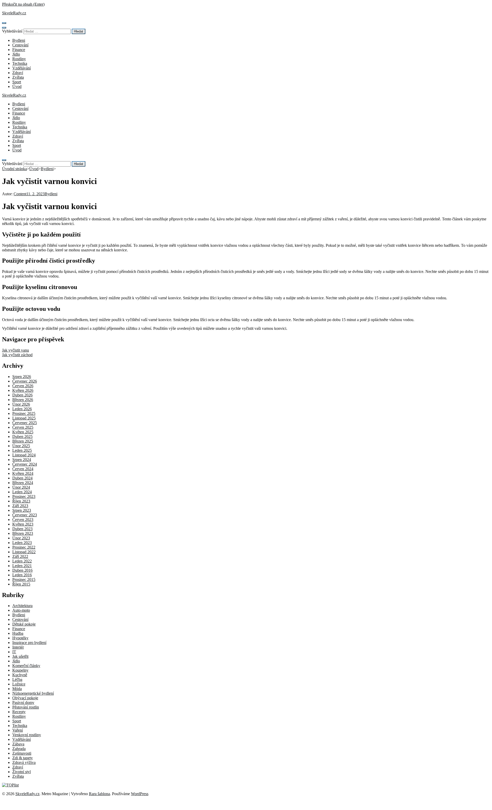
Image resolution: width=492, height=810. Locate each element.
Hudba (17, 633)
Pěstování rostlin (25, 707)
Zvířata (18, 77)
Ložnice (18, 684)
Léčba (17, 679)
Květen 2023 (22, 524)
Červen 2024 (22, 469)
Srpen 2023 (21, 510)
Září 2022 (20, 556)
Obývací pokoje (25, 698)
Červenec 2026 (24, 381)
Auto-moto (21, 610)
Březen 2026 (22, 399)
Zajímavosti (21, 753)
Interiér (18, 647)
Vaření (17, 730)
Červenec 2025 (24, 423)
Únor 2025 (21, 446)
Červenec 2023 (24, 515)
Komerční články (26, 665)
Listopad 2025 (24, 418)
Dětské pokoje (24, 624)
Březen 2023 (22, 533)
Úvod (17, 86)
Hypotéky (20, 638)
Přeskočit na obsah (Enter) (23, 4)
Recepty (19, 712)
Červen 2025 (22, 427)
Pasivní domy (23, 702)
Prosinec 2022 (23, 547)
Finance (18, 49)
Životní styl (21, 772)
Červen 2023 (22, 519)
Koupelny (20, 670)
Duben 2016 (22, 570)
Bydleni (18, 40)
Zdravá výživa (24, 762)
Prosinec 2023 (23, 496)
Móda (17, 688)
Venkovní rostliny (26, 735)
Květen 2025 (22, 432)
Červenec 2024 (24, 464)
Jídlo (16, 54)
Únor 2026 (21, 404)
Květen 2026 (22, 390)
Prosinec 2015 (23, 579)
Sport (16, 82)
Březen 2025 (22, 441)
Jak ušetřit (20, 656)
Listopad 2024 (24, 455)
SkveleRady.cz (14, 13)
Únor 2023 (21, 538)
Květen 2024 (22, 473)
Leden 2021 (22, 565)
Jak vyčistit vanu (15, 350)
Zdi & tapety (22, 758)
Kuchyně (19, 675)
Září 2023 (20, 506)
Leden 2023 (22, 542)
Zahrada (19, 748)
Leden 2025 (22, 450)
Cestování (20, 45)
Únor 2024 (21, 487)
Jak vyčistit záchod (17, 355)
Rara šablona (99, 794)
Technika (19, 63)
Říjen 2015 (21, 584)
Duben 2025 (22, 436)
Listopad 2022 (24, 552)
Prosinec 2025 (23, 413)
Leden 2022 (22, 561)
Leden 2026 (22, 409)
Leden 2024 (22, 492)
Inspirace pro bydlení (29, 642)
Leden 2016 (22, 575)
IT (14, 652)
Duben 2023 (22, 529)
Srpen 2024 (21, 459)
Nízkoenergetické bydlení (33, 693)
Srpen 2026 (21, 376)
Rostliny (19, 59)
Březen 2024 (22, 482)
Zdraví (17, 72)
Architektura (22, 605)
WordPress (139, 794)
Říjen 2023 (21, 501)
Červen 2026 (22, 386)
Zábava (18, 744)
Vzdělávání (21, 68)
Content (20, 194)
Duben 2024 (22, 478)
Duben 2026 (22, 395)
